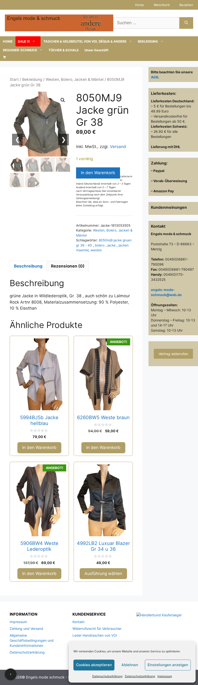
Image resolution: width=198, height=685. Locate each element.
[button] (62, 100)
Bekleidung (32, 79)
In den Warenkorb (98, 172)
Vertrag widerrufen (173, 354)
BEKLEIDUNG (148, 41)
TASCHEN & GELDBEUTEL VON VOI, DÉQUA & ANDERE (85, 41)
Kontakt (78, 622)
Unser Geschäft (96, 50)
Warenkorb (162, 5)
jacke (112, 245)
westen (96, 250)
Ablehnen (129, 665)
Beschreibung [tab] (28, 266)
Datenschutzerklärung (107, 676)
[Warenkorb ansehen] (4, 57)
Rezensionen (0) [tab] (68, 266)
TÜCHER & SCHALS (64, 50)
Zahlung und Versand (26, 628)
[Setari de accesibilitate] (10, 674)
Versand (118, 146)
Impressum (164, 676)
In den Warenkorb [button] (39, 447)
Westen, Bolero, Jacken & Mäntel (75, 79)
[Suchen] (186, 23)
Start (14, 79)
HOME (8, 41)
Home (139, 5)
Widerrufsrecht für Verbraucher (96, 628)
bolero (100, 245)
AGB (154, 77)
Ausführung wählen (103, 573)
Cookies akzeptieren (94, 665)
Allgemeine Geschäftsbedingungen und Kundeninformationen (32, 640)
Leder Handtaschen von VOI (94, 635)
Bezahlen (186, 5)
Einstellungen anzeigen (168, 665)
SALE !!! (24, 41)
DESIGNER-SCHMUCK (20, 50)
